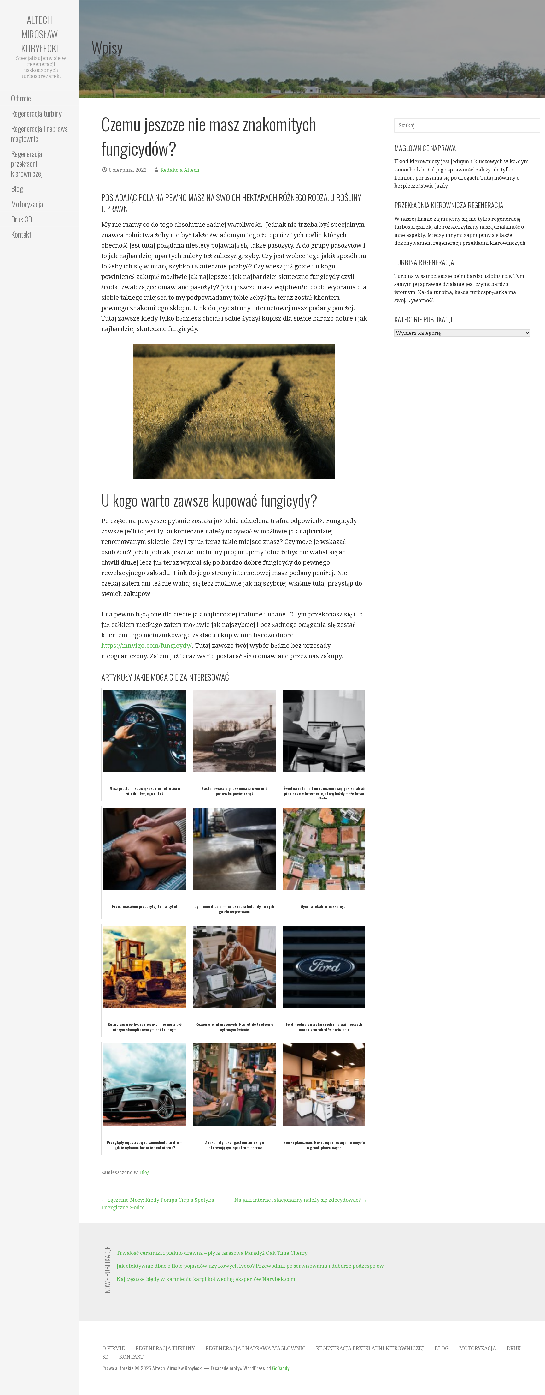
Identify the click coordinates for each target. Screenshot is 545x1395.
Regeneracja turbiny (36, 113)
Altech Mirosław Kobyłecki (39, 34)
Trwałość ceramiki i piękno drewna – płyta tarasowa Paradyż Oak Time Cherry (212, 1253)
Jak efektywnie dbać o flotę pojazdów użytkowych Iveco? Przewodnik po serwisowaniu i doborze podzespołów (250, 1266)
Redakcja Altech (180, 170)
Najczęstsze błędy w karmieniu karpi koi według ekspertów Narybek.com (206, 1279)
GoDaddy (280, 1368)
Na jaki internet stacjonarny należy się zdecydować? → (300, 1200)
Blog (17, 188)
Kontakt (21, 234)
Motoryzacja (27, 203)
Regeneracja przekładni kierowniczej (27, 163)
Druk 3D (21, 219)
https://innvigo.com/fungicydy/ (146, 645)
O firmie (21, 98)
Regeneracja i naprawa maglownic (39, 133)
